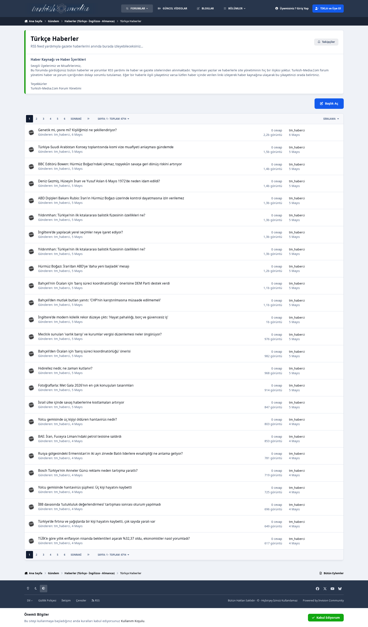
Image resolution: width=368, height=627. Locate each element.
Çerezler (81, 600)
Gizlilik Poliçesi (47, 600)
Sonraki (76, 118)
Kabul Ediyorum (328, 617)
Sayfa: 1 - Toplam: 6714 (112, 118)
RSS (97, 600)
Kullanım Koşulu (132, 621)
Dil (29, 600)
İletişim (66, 600)
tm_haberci (62, 134)
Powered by (323, 600)
